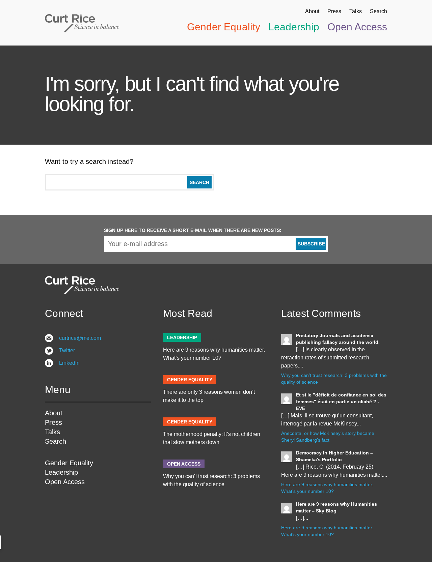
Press (334, 11)
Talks (355, 11)
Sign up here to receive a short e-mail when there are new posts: (192, 230)
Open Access (357, 26)
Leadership (293, 26)
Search (378, 11)
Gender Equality (223, 26)
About (312, 11)
